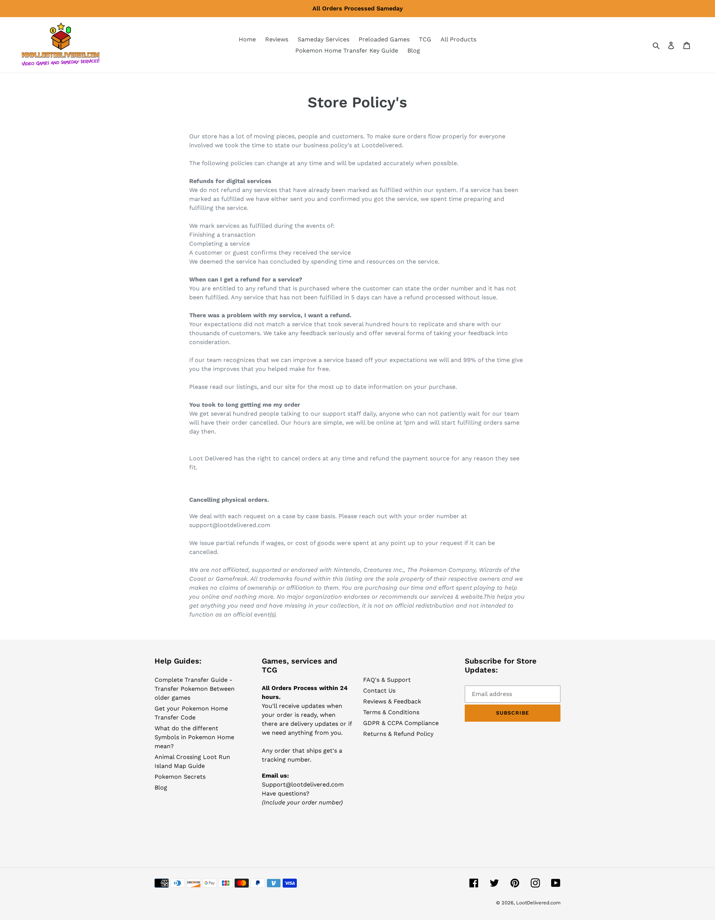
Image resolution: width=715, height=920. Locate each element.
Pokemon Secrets (180, 776)
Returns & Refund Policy (398, 733)
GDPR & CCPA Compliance (401, 723)
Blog (161, 787)
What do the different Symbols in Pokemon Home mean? (194, 737)
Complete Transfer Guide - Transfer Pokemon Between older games (195, 688)
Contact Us (379, 690)
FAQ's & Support (387, 679)
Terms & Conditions (391, 712)
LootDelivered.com (538, 902)
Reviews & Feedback (392, 701)
